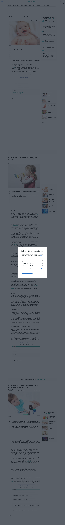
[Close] (45, 249)
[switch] (42, 260)
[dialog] (32, 262)
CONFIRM (27, 273)
